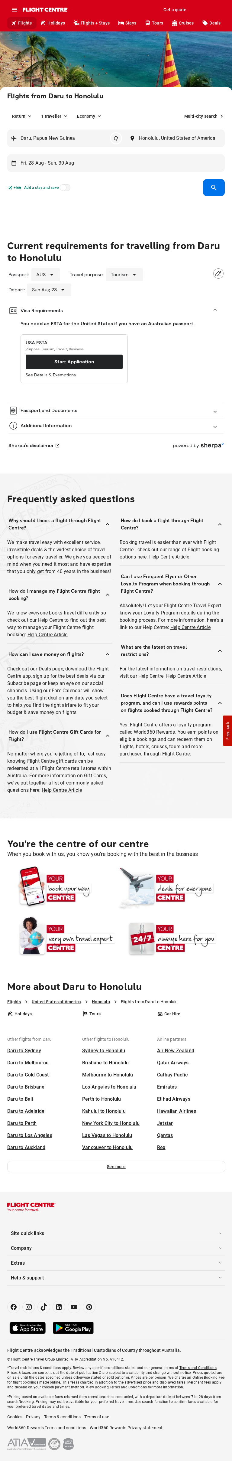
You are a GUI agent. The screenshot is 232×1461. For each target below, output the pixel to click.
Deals (215, 23)
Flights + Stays (95, 23)
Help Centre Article (47, 634)
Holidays (56, 23)
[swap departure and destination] (116, 138)
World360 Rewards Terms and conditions (46, 1427)
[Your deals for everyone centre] (171, 888)
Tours (157, 23)
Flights (25, 23)
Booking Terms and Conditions (121, 1387)
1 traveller (51, 116)
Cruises (186, 23)
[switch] (64, 189)
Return (18, 116)
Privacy (33, 1416)
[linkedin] (59, 1307)
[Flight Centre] (45, 9)
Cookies (14, 1416)
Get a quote (174, 9)
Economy (86, 116)
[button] (116, 1166)
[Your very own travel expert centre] (61, 938)
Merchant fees (199, 1382)
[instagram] (28, 1307)
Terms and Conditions (198, 1368)
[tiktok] (43, 1307)
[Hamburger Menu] (14, 9)
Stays (130, 23)
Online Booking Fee (208, 1377)
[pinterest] (89, 1307)
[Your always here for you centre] (171, 938)
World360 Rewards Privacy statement (126, 1427)
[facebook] (13, 1307)
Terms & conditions (62, 1416)
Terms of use (96, 1416)
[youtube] (74, 1307)
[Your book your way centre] (61, 888)
